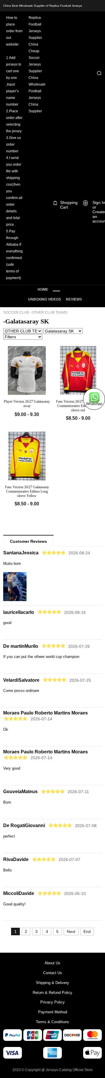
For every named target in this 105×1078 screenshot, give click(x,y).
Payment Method (52, 1012)
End (87, 931)
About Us (52, 963)
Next (71, 931)
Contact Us (52, 973)
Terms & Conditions (52, 1022)
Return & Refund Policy (52, 992)
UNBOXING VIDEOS (44, 299)
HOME (43, 289)
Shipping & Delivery (52, 983)
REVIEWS (74, 299)
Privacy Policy (52, 1002)
